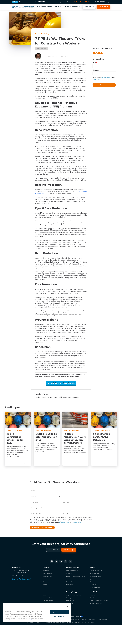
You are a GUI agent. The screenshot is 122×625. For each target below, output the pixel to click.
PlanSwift (93, 581)
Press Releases (47, 573)
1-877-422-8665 (100, 1)
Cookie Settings (59, 616)
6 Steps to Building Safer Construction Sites (46, 437)
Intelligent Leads (95, 573)
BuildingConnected (96, 603)
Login (108, 1)
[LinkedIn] (51, 561)
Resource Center (48, 598)
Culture (45, 579)
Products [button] (56, 6)
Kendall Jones (53, 56)
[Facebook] (65, 561)
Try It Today (103, 6)
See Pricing (89, 6)
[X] (70, 561)
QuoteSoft (93, 584)
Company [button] (75, 6)
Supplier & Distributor (72, 579)
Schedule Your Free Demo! (61, 383)
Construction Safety (42, 48)
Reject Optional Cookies (59, 612)
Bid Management (95, 587)
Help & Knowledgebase (73, 595)
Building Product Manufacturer (75, 576)
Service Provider (71, 581)
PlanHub (92, 598)
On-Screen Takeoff (95, 576)
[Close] (67, 606)
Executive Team (47, 576)
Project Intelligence (96, 570)
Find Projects (41, 6)
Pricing (49, 6)
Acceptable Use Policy (87, 619)
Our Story (45, 570)
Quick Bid (93, 579)
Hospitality (69, 584)
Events (45, 584)
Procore (92, 595)
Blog (44, 595)
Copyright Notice (102, 619)
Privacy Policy (97, 79)
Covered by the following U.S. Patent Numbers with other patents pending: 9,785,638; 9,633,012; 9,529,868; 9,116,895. (62, 622)
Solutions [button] (66, 6)
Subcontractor (70, 573)
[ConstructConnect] (23, 6)
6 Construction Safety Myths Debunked (101, 437)
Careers (45, 581)
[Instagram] (61, 561)
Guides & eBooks (48, 600)
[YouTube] (56, 561)
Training (68, 598)
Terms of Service (106, 77)
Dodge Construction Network (99, 600)
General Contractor (72, 570)
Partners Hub (70, 600)
